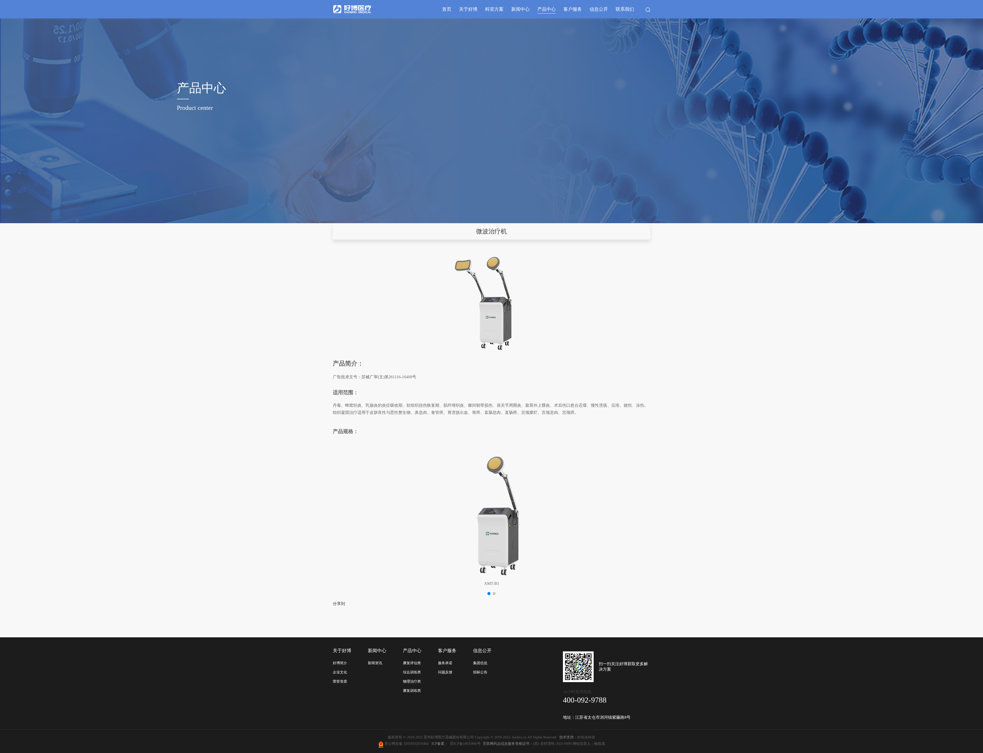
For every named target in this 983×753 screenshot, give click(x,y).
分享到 (339, 603)
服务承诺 (445, 663)
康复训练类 (412, 691)
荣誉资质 (340, 681)
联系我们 (625, 9)
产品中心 (546, 9)
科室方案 (494, 9)
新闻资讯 (375, 663)
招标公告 (480, 672)
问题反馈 (445, 672)
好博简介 (340, 663)
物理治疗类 (412, 681)
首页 (446, 9)
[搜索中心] (648, 9)
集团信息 (480, 663)
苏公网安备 (393, 743)
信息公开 (599, 9)
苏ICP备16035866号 (465, 743)
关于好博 (468, 9)
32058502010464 (417, 743)
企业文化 (340, 672)
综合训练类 (412, 672)
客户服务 (572, 9)
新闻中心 (520, 9)
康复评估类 (412, 663)
